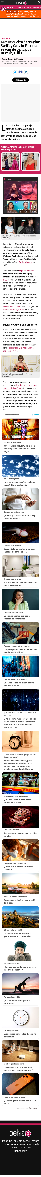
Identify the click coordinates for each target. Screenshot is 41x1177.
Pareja (27, 1141)
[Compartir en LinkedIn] (26, 72)
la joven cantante (26, 270)
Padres (35, 1141)
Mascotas (12, 1147)
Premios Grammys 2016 (13, 309)
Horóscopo (20, 1151)
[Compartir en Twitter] (15, 72)
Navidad (31, 1147)
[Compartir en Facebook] (20, 72)
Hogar (14, 1144)
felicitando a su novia (12, 306)
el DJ (5, 279)
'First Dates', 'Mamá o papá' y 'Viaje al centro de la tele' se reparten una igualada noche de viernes (22, 13)
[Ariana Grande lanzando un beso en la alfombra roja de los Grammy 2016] (30, 170)
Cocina (6, 1144)
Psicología (33, 1144)
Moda (5, 1141)
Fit (20, 1141)
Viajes (22, 1147)
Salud (23, 1144)
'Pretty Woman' (25, 262)
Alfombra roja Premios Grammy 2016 (17, 148)
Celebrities (19, 7)
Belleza (13, 1141)
